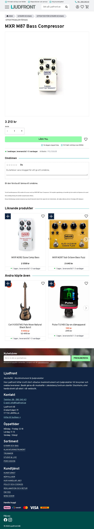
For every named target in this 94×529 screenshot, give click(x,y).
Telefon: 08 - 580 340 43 (15, 400)
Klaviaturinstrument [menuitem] (14, 450)
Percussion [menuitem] (9, 461)
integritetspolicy (43, 362)
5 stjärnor (16, 165)
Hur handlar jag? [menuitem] (13, 481)
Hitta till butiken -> (12, 417)
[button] (7, 7)
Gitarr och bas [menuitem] (11, 446)
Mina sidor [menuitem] (9, 496)
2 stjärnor (9, 165)
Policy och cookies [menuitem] (13, 485)
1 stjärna (7, 165)
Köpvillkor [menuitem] (9, 477)
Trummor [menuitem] (8, 454)
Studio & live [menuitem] (10, 458)
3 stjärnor (12, 165)
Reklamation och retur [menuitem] (15, 489)
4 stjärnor (14, 165)
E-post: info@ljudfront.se (15, 403)
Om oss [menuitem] (7, 492)
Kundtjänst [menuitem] (9, 473)
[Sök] (66, 7)
